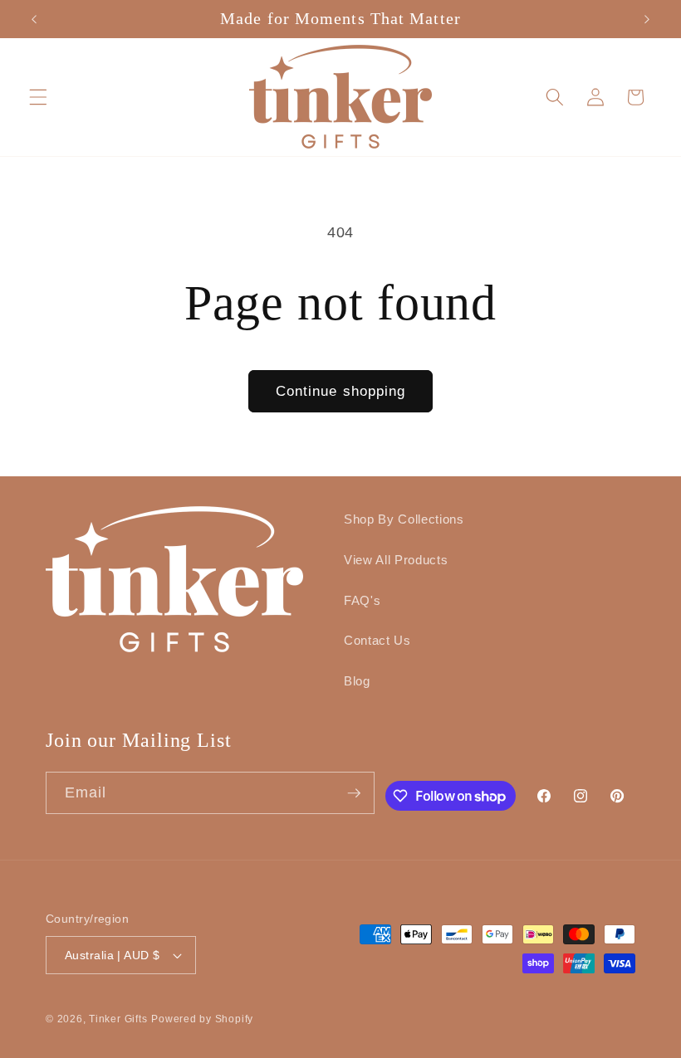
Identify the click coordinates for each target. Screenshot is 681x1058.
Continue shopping (341, 390)
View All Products (396, 560)
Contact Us (377, 640)
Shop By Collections (404, 519)
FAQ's (362, 600)
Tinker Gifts (118, 1019)
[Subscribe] (354, 793)
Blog (357, 681)
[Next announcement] (647, 19)
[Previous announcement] (34, 19)
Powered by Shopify (202, 1019)
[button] (38, 96)
